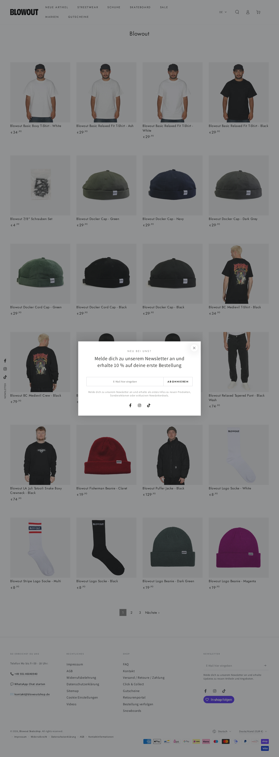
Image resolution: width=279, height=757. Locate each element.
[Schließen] (194, 347)
